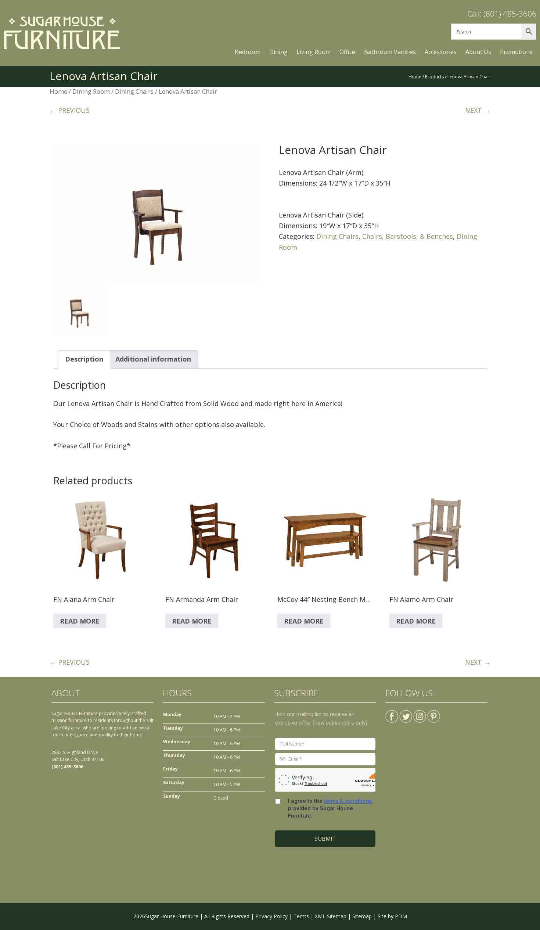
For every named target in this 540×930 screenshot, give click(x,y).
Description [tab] (84, 359)
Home (58, 91)
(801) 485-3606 (67, 767)
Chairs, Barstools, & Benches (407, 236)
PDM (401, 916)
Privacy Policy (271, 916)
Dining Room (91, 91)
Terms (301, 916)
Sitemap (362, 916)
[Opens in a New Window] (391, 713)
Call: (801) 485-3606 (501, 13)
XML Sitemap (330, 916)
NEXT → (477, 110)
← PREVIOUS (70, 110)
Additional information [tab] (153, 359)
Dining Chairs (134, 91)
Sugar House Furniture (171, 916)
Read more (80, 621)
